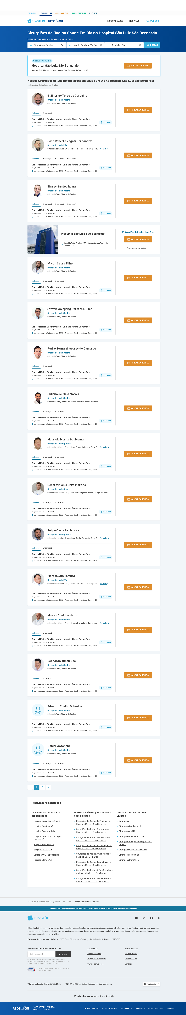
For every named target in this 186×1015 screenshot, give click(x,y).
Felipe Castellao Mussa (63, 530)
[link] (48, 787)
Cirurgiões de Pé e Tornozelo (132, 836)
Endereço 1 (36, 113)
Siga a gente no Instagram (144, 918)
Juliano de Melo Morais (63, 394)
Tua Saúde (31, 13)
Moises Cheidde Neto (61, 615)
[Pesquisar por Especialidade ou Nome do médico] (62, 45)
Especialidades (115, 21)
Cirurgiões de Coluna (129, 855)
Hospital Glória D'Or (43, 860)
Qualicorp (171, 1008)
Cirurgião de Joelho (63, 902)
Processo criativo (94, 954)
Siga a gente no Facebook (151, 918)
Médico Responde (78, 13)
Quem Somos (92, 949)
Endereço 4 (71, 159)
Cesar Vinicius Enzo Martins (66, 485)
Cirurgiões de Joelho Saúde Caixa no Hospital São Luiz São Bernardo (93, 863)
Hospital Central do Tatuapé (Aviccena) (47, 838)
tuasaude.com (153, 21)
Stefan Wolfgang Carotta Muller (69, 309)
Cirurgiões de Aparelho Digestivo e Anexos (135, 843)
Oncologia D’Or (126, 1008)
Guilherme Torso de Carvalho (67, 95)
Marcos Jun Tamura (61, 576)
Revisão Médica (131, 954)
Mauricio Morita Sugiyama (65, 439)
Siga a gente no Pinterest (159, 918)
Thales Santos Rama (61, 186)
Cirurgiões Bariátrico (129, 860)
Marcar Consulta (45, 902)
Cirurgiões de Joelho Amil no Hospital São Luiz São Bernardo (94, 855)
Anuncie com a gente (95, 964)
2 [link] (42, 787)
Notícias (93, 13)
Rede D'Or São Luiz (110, 1008)
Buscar (154, 45)
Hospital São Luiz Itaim (44, 831)
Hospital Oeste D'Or (43, 850)
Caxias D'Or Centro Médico (46, 855)
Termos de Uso (131, 959)
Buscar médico (46, 13)
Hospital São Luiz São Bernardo (55, 65)
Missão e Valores (131, 949)
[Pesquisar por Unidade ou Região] (101, 45)
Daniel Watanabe (59, 746)
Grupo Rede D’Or (107, 996)
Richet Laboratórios (156, 1008)
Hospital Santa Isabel (44, 844)
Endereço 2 (47, 113)
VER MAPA (107, 122)
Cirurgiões (124, 821)
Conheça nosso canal (136, 918)
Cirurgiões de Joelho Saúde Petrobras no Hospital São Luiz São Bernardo (94, 872)
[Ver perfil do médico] (38, 99)
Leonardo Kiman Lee (61, 661)
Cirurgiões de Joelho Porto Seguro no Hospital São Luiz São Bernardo (94, 847)
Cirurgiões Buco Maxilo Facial (133, 850)
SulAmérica (140, 1008)
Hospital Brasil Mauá (43, 826)
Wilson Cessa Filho (60, 263)
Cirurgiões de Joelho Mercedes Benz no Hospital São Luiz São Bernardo (93, 880)
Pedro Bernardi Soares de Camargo (71, 348)
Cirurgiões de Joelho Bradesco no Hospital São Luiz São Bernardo (92, 831)
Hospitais (134, 21)
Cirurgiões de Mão (127, 831)
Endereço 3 (59, 159)
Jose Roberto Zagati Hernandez (69, 141)
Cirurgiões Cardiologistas (131, 826)
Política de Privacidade (96, 959)
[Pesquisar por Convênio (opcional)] (140, 45)
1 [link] (36, 787)
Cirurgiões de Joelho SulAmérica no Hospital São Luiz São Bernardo (93, 822)
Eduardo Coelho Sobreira (64, 706)
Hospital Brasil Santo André (47, 821)
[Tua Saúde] (39, 917)
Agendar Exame (61, 13)
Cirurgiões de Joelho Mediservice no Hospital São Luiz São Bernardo (93, 839)
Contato (128, 964)
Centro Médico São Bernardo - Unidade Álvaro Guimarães (61, 119)
